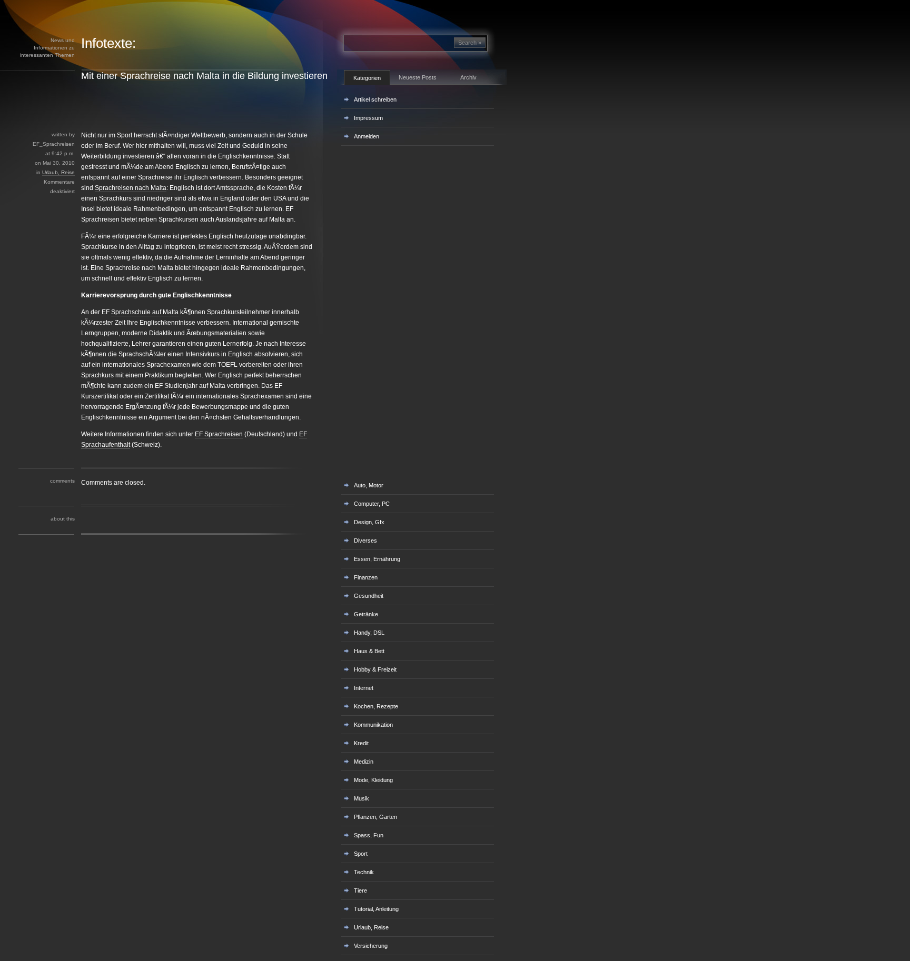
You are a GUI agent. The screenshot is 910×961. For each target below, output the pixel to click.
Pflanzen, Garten (375, 817)
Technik (364, 872)
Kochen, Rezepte (376, 706)
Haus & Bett (369, 651)
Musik (361, 798)
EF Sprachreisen (219, 434)
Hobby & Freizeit (375, 669)
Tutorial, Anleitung (376, 909)
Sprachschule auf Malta (145, 312)
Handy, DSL (369, 632)
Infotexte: (108, 43)
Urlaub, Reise (58, 172)
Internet (363, 688)
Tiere (360, 890)
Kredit (361, 743)
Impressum (368, 118)
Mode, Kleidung (373, 780)
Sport (361, 853)
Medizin (363, 761)
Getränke (366, 614)
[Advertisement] (189, 106)
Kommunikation (373, 725)
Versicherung (371, 946)
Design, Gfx (369, 522)
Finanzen (366, 577)
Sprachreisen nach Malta (130, 188)
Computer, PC (372, 503)
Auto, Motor (368, 485)
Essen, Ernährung (377, 559)
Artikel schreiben (375, 99)
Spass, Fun (368, 835)
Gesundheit (368, 596)
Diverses (365, 540)
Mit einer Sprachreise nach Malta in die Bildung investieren (204, 76)
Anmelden (366, 136)
